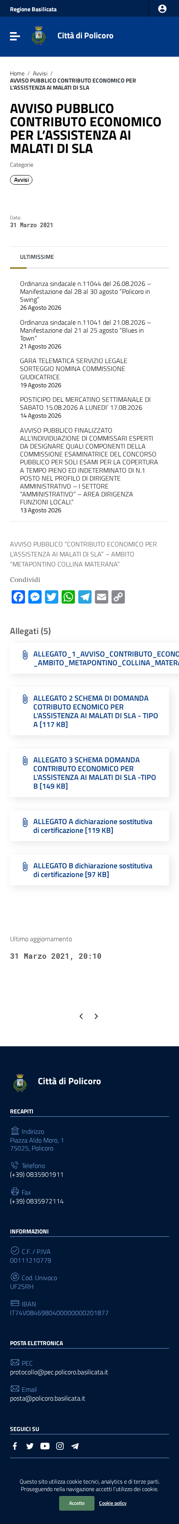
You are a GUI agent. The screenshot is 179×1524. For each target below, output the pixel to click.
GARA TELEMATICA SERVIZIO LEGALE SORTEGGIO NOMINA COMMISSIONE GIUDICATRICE (73, 373)
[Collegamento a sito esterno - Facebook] (15, 1445)
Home (17, 73)
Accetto (77, 1503)
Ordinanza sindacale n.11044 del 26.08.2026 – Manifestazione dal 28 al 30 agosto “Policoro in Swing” (85, 295)
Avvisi (40, 73)
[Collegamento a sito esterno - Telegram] (75, 1445)
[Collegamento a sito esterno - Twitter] (30, 1445)
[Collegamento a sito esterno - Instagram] (60, 1445)
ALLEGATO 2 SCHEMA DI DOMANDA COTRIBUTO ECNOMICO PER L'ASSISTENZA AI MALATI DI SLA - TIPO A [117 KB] (95, 711)
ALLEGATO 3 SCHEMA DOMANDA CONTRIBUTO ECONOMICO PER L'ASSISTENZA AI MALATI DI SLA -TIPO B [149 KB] (94, 773)
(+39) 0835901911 (37, 1174)
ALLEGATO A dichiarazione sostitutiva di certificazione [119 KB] (92, 826)
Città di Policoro (85, 35)
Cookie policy (113, 1503)
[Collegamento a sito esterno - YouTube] (45, 1445)
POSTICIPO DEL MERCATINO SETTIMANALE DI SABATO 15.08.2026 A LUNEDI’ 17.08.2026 (85, 407)
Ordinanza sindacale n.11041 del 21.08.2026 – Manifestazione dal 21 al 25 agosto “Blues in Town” (85, 334)
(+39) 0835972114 (37, 1201)
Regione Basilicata (33, 9)
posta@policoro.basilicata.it (47, 1398)
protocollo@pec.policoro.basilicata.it (59, 1372)
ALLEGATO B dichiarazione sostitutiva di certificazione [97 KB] (92, 870)
